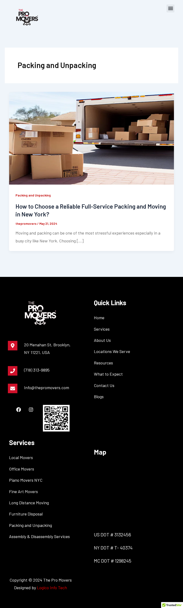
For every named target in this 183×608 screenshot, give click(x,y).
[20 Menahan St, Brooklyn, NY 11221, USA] (12, 345)
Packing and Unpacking (33, 195)
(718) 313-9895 (37, 370)
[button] (170, 8)
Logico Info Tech (52, 587)
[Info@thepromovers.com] (12, 388)
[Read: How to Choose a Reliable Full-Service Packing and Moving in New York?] (91, 137)
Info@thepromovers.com (46, 387)
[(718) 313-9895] (12, 371)
